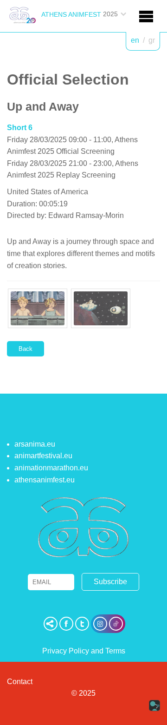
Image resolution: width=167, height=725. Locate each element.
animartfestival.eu (43, 456)
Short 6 (19, 128)
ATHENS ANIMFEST (71, 14)
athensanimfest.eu (44, 480)
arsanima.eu (34, 444)
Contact (19, 681)
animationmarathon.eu (51, 468)
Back (25, 348)
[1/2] (37, 308)
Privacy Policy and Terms (83, 651)
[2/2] (101, 308)
